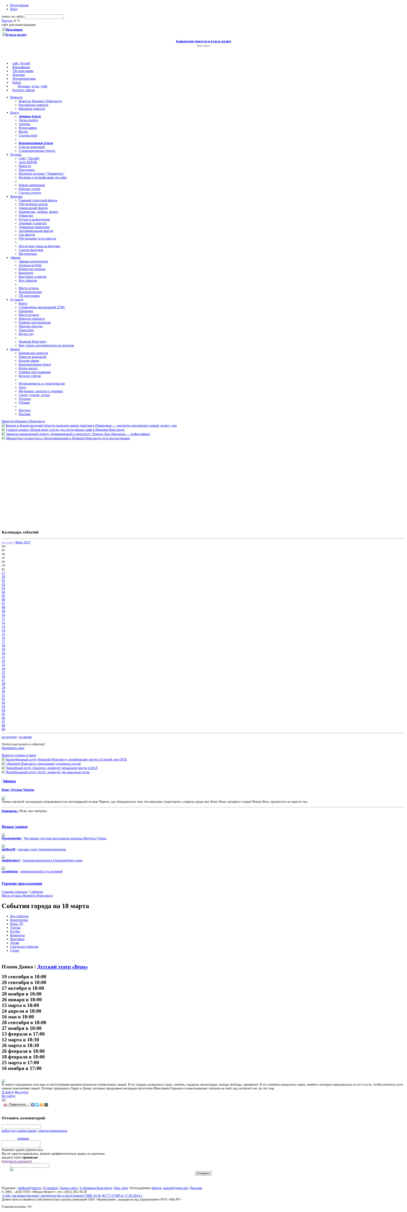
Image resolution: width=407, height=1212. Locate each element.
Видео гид (26, 334)
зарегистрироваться (53, 1130)
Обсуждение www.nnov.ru (37, 238)
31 (3, 695)
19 (3, 649)
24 (3, 668)
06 (3, 599)
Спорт (14, 950)
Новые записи (15, 826)
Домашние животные (34, 227)
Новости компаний (32, 357)
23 (3, 664)
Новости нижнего (32, 318)
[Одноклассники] (42, 1104)
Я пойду (8, 1092)
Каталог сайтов (24, 90)
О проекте (50, 1188)
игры (35, 86)
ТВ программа (23, 71)
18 (3, 645)
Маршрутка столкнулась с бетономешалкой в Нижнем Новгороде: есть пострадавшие (68, 438)
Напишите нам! (13, 748)
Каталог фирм (29, 360)
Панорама (26, 311)
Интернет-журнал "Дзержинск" (41, 173)
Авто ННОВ (28, 162)
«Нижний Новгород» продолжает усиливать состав (43, 763)
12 (3, 622)
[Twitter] (37, 1104)
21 (3, 657)
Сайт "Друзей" (29, 158)
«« (3, 542)
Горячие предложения (34, 322)
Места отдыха (29, 288)
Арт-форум (27, 234)
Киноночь (10, 811)
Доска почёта (28, 120)
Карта (17, 82)
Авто (22, 387)
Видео (23, 131)
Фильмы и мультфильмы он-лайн (43, 177)
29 (3, 687)
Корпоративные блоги (35, 364)
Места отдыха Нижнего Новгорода (27, 895)
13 (3, 626)
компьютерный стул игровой (42, 871)
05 (3, 596)
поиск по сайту (13, 16)
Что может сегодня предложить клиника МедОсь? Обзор (65, 838)
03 (3, 588)
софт (44, 86)
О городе (16, 299)
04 (3, 592)
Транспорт (26, 330)
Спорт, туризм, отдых (34, 395)
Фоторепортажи (24, 78)
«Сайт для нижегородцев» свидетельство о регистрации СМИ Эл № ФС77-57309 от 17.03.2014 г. (72, 1195)
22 (3, 660)
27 (3, 573)
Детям (14, 943)
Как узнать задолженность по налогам (46, 345)
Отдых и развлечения (34, 219)
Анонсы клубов (30, 265)
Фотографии (28, 128)
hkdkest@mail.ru (29, 1188)
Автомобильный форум (36, 231)
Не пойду (8, 1096)
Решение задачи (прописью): (22, 1150)
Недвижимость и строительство (42, 383)
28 (3, 576)
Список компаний (32, 147)
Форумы (19, 75)
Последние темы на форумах (39, 246)
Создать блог (28, 135)
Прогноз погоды (31, 326)
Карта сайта (69, 1188)
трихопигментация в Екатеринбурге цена (52, 860)
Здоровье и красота (32, 223)
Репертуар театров (32, 269)
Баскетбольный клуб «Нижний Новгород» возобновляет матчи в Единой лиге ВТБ (66, 759)
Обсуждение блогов (33, 204)
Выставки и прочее (33, 276)
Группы (15, 154)
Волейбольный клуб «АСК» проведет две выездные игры (48, 772)
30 (3, 691)
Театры (15, 927)
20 (3, 653)
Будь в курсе (203, 45)
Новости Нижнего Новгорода (40, 101)
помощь (23, 1138)
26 (3, 676)
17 (3, 641)
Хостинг (25, 410)
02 (3, 584)
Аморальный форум (33, 208)
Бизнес (15, 349)
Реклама (25, 414)
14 (3, 630)
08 (3, 607)
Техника (25, 399)
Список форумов (31, 250)
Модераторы (28, 254)
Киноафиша (21, 67)
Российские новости (33, 105)
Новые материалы (32, 185)
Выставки (17, 939)
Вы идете (21, 1092)
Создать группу (30, 192)
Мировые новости (32, 108)
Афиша (15, 257)
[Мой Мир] (46, 1104)
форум (156, 1188)
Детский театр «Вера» (62, 966)
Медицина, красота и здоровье (41, 391)
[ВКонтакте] (33, 1104)
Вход (13, 9)
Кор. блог (121, 1188)
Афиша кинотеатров (33, 261)
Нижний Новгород (32, 341)
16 (3, 638)
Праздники (27, 170)
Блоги (14, 112)
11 (3, 618)
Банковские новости (33, 353)
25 (3, 672)
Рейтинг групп (29, 189)
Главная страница (14, 892)
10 (3, 615)
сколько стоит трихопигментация (42, 849)
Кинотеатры (19, 920)
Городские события (24, 946)
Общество (26, 215)
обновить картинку (17, 1161)
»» (10, 542)
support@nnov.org (175, 1188)
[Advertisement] (27, 482)
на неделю (9, 737)
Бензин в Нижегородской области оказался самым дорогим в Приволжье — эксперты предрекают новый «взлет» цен (91, 425)
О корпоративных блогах (37, 150)
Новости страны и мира (19, 755)
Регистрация (19, 5)
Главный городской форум (38, 200)
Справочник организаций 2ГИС (42, 307)
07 (3, 603)
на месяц (25, 737)
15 (3, 634)
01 (3, 580)
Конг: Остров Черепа (18, 790)
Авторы (24, 124)
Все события (28, 280)
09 (3, 611)
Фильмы (24, 86)
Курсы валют (28, 368)
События (36, 892)
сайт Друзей (21, 63)
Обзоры (24, 402)
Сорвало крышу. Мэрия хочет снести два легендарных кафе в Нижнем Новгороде (65, 429)
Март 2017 (23, 542)
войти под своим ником (19, 1130)
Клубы (15, 931)
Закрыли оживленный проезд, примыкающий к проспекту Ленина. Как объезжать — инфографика (78, 434)
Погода (7, 20)
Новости (16, 97)
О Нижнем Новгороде (96, 1188)
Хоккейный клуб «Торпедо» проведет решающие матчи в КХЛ (52, 768)
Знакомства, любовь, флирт (38, 212)
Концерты (26, 273)
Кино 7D (16, 924)
